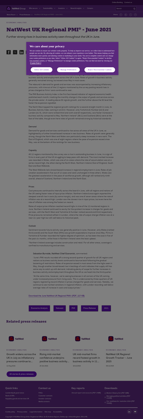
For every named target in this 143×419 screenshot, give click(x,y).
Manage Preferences (68, 70)
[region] (72, 58)
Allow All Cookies (41, 70)
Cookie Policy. (35, 63)
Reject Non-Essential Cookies (99, 70)
